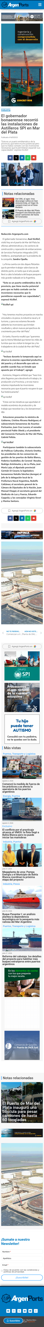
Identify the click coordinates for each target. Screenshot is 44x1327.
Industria (5, 110)
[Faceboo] (8, 1311)
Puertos (7, 753)
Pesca (16, 884)
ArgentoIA (31, 1322)
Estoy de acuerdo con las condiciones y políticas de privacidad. (21, 1271)
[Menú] (40, 4)
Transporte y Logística (23, 753)
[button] (10, 157)
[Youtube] (25, 1311)
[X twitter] (19, 1311)
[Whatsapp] (36, 1311)
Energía (7, 796)
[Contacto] (30, 1311)
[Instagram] (14, 1311)
